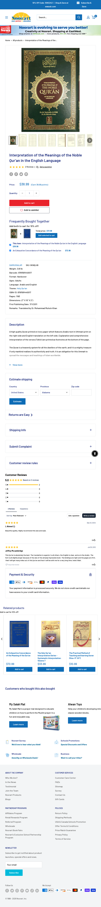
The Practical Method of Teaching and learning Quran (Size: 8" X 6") (81, 655)
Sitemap (59, 786)
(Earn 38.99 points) (39, 185)
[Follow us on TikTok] (32, 890)
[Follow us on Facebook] (7, 890)
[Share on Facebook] (11, 174)
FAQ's (57, 782)
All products (17, 40)
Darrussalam (15, 265)
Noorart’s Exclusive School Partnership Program (23, 836)
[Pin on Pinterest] (16, 174)
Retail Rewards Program (16, 817)
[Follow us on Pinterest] (22, 890)
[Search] (78, 17)
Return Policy (61, 813)
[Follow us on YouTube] (27, 890)
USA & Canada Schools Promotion (70, 822)
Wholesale (10, 826)
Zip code (75, 386)
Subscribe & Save (86, 5)
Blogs (8, 799)
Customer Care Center (65, 778)
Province (44, 386)
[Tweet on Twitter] (21, 174)
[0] (93, 17)
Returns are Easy (19, 414)
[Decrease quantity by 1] (22, 193)
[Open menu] (6, 17)
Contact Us (60, 795)
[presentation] (2, 639)
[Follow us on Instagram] (17, 890)
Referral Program (13, 822)
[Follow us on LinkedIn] (37, 890)
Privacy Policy (61, 834)
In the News (10, 782)
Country (13, 386)
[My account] (88, 17)
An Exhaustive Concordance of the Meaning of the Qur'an (37, 250)
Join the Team (11, 790)
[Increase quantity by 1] (36, 193)
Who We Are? (11, 778)
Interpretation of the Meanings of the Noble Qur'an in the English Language (49, 243)
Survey (58, 790)
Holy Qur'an (22, 288)
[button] (13, 140)
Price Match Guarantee (65, 830)
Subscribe (14, 872)
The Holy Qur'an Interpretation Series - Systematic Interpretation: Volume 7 (49, 657)
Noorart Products (13, 795)
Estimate (17, 401)
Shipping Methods (63, 817)
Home (7, 40)
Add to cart (29, 203)
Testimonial (10, 786)
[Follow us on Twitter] (12, 890)
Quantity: (13, 193)
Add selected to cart (46, 235)
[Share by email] (26, 174)
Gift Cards (59, 799)
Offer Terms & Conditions (66, 826)
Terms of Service (63, 839)
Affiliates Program (13, 813)
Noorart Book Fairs (13, 830)
